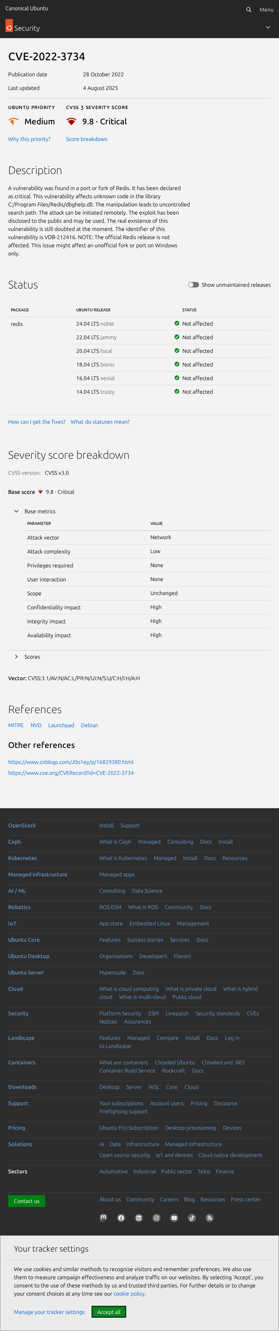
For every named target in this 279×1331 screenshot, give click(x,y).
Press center (246, 1199)
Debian (89, 725)
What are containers (123, 1062)
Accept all (108, 1312)
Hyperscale (112, 972)
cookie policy (129, 1293)
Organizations (116, 956)
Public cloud (187, 997)
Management (193, 923)
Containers (21, 1062)
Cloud (15, 989)
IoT (12, 923)
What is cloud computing (129, 989)
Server (134, 1087)
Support (130, 825)
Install (106, 825)
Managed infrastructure (37, 874)
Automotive (113, 1171)
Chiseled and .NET (223, 1062)
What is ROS (143, 907)
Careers (169, 1199)
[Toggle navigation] (268, 27)
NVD (36, 725)
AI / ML (17, 891)
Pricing (199, 1103)
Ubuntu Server (26, 972)
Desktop (109, 1087)
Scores (32, 657)
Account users (167, 1103)
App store (111, 923)
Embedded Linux (150, 923)
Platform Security (120, 1013)
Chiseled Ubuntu (175, 1062)
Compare (168, 1038)
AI (101, 1144)
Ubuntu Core (24, 940)
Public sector (176, 1171)
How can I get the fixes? (36, 422)
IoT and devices (174, 1155)
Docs (206, 842)
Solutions (20, 1144)
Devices (232, 1128)
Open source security (124, 1155)
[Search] (248, 9)
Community (179, 907)
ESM (153, 1013)
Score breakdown (87, 139)
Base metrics (39, 511)
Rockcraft (173, 1070)
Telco (204, 1171)
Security (18, 1013)
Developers (153, 956)
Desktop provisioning (190, 1128)
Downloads (22, 1087)
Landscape (21, 1038)
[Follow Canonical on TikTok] (193, 1219)
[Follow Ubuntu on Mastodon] (104, 1219)
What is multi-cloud (142, 997)
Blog (189, 1199)
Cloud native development (230, 1155)
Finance (225, 1171)
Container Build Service (127, 1070)
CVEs (253, 1013)
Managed (149, 842)
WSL (154, 1087)
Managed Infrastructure (193, 1144)
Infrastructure (143, 1144)
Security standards (218, 1013)
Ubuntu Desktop (28, 956)
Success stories (145, 940)
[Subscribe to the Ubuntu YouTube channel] (175, 1219)
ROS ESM (110, 907)
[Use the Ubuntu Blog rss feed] (211, 1219)
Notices (108, 1021)
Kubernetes (22, 858)
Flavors (182, 956)
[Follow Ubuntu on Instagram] (157, 1219)
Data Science (147, 891)
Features (109, 940)
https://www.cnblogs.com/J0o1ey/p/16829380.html (70, 762)
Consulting (180, 842)
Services (180, 940)
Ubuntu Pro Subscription (128, 1128)
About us (110, 1199)
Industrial (144, 1171)
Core (172, 1087)
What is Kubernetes (123, 858)
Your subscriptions (121, 1103)
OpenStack (22, 825)
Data (115, 1144)
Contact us (26, 1201)
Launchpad (61, 725)
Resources (235, 858)
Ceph (14, 842)
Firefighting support (123, 1111)
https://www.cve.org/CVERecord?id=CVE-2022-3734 (71, 773)
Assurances (137, 1021)
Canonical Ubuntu (26, 8)
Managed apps (116, 874)
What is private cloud (191, 989)
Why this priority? (29, 139)
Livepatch (177, 1013)
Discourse (225, 1103)
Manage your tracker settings (49, 1312)
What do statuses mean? (100, 422)
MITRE (16, 725)
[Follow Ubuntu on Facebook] (122, 1219)
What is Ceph (115, 842)
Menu (267, 9)
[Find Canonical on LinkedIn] (140, 1219)
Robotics (19, 907)
